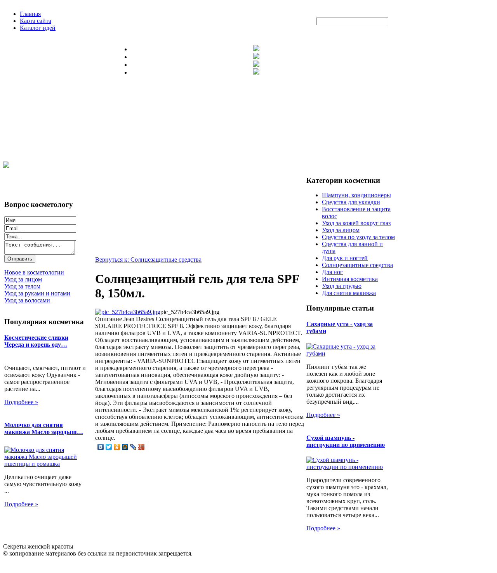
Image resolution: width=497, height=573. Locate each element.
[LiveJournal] (133, 447)
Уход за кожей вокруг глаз (356, 223)
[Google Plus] (141, 447)
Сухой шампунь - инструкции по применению (345, 441)
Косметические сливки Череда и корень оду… (36, 341)
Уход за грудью (341, 286)
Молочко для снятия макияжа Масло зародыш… (43, 428)
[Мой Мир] (125, 447)
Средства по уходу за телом (358, 237)
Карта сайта (35, 20)
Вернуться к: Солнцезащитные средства (148, 259)
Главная (30, 13)
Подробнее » (21, 402)
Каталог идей (38, 27)
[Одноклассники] (117, 447)
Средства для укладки (351, 202)
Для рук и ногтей (345, 258)
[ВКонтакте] (101, 447)
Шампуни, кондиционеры (356, 195)
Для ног (332, 272)
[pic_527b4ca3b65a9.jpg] (127, 312)
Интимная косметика (350, 279)
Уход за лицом (341, 230)
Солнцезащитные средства (357, 265)
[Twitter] (109, 447)
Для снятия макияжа (349, 293)
